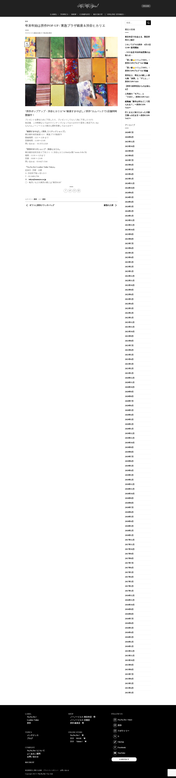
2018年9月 (129, 498)
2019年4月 (129, 470)
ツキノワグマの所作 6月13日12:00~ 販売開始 (138, 46)
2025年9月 (129, 151)
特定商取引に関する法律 (33, 770)
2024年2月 (129, 211)
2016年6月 (129, 623)
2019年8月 (129, 452)
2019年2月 (129, 480)
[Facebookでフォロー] (115, 748)
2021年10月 (130, 332)
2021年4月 (129, 359)
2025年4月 (129, 174)
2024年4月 (129, 202)
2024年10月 (130, 188)
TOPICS (64, 14)
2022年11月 (130, 281)
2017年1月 (129, 591)
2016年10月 (130, 605)
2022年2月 (129, 313)
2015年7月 (129, 674)
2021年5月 (129, 355)
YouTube (121, 753)
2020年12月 (130, 378)
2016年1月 (129, 646)
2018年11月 (130, 489)
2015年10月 (130, 660)
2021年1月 (129, 373)
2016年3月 (129, 637)
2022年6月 (129, 294)
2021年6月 (129, 350)
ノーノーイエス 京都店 (80, 720)
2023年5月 (129, 253)
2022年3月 (129, 308)
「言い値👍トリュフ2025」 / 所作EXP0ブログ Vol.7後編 (137, 61)
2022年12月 (130, 276)
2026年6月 (129, 137)
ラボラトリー (123, 731)
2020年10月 (130, 387)
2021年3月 (129, 364)
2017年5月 (129, 572)
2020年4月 (129, 415)
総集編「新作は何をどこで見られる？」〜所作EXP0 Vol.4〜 (137, 104)
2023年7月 (129, 243)
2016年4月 (129, 632)
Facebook (122, 747)
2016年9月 (129, 609)
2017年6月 (129, 568)
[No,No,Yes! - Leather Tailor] (88, 6)
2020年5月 (129, 410)
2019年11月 (130, 438)
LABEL (53, 14)
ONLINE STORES (115, 14)
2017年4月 (129, 577)
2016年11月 (130, 600)
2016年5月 (129, 628)
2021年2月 (129, 368)
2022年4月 (129, 304)
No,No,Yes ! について (36, 751)
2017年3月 (129, 582)
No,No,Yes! (47, 33)
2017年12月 (130, 540)
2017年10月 (130, 549)
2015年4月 (129, 688)
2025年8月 (129, 156)
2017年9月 (129, 554)
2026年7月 (129, 132)
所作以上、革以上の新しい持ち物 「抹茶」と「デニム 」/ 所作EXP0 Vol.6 (137, 78)
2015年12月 (130, 651)
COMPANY (85, 14)
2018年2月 (129, 531)
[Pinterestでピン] (79, 191)
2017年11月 (130, 544)
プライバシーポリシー (50, 770)
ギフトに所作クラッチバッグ (41, 205)
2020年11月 (130, 382)
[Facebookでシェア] (66, 191)
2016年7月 (129, 619)
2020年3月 (129, 419)
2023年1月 (129, 271)
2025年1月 (129, 179)
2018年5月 (129, 517)
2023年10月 (130, 230)
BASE (79, 738)
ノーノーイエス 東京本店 (81, 717)
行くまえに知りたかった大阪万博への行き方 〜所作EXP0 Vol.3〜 (137, 115)
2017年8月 (129, 558)
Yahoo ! (79, 741)
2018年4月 (129, 521)
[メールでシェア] (74, 191)
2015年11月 (130, 656)
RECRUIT (98, 14)
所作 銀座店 (75, 723)
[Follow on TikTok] (115, 742)
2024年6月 (129, 193)
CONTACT (124, 759)
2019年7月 (129, 457)
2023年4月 (129, 257)
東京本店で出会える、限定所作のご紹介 (137, 38)
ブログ (30, 738)
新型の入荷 (109, 205)
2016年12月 (130, 595)
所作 (26, 21)
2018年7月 (129, 507)
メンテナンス (33, 735)
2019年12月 (130, 433)
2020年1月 (129, 429)
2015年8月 (129, 669)
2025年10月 (130, 146)
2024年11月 (130, 183)
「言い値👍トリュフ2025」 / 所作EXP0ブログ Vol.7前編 (137, 69)
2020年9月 (129, 392)
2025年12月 (130, 142)
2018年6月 (129, 512)
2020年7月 (129, 401)
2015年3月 (129, 693)
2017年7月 (129, 563)
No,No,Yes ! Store (125, 720)
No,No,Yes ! (32, 717)
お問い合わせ (33, 757)
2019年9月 (129, 447)
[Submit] (148, 22)
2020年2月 (129, 424)
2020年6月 (129, 406)
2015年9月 (129, 665)
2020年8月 (129, 396)
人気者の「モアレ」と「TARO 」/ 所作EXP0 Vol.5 (137, 95)
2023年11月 (130, 225)
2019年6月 (129, 461)
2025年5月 (129, 169)
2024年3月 (129, 207)
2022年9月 (129, 290)
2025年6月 (129, 165)
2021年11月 (130, 327)
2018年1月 (129, 535)
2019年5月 (129, 466)
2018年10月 (130, 494)
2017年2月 (129, 586)
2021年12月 (130, 322)
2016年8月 (129, 614)
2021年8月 (129, 341)
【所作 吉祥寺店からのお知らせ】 (137, 87)
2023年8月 (129, 239)
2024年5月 (129, 197)
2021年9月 (129, 336)
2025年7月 (129, 160)
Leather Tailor (33, 720)
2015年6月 (129, 679)
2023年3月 (129, 262)
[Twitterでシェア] (70, 191)
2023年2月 (129, 267)
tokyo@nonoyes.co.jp (37, 179)
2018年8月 (129, 503)
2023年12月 (130, 220)
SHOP (73, 14)
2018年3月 (129, 526)
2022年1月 (129, 318)
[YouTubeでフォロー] (115, 753)
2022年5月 (129, 299)
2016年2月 (129, 642)
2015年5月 (129, 683)
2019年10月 (130, 443)
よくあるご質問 (33, 754)
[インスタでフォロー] (115, 720)
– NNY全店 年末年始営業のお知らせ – (137, 53)
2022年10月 (130, 285)
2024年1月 (129, 216)
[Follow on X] (115, 736)
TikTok (121, 742)
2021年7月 (129, 345)
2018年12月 (130, 484)
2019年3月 (129, 475)
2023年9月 (129, 234)
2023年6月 (129, 248)
